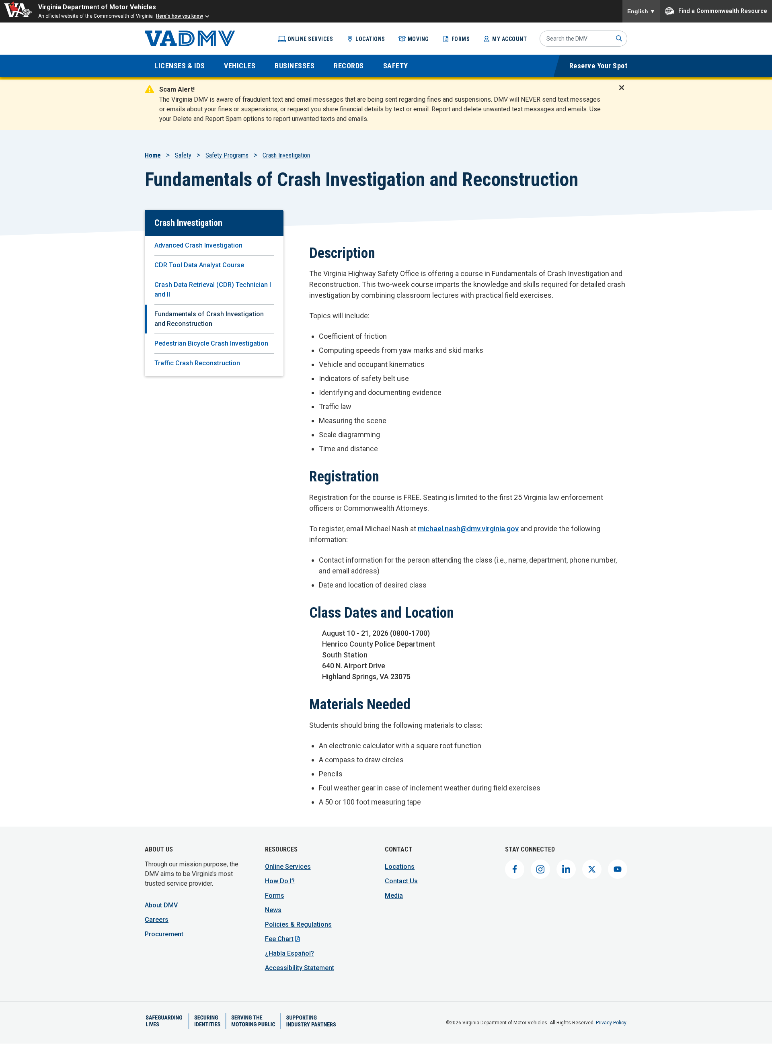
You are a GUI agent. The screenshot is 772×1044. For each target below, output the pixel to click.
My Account (509, 39)
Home (153, 155)
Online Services (310, 39)
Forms (461, 39)
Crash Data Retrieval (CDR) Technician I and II (212, 289)
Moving (418, 39)
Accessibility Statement (299, 968)
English (641, 11)
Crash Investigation (286, 155)
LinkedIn (566, 869)
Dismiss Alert (624, 92)
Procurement (164, 934)
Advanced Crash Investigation (198, 245)
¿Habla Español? (289, 953)
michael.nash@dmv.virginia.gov (468, 528)
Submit (619, 39)
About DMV (161, 905)
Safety (183, 155)
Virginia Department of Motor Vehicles (97, 7)
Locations (370, 39)
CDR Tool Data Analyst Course (199, 265)
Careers (156, 919)
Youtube (617, 869)
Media (394, 895)
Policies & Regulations (298, 924)
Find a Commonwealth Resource (722, 10)
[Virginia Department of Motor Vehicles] (190, 39)
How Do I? (280, 881)
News (273, 910)
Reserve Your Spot (598, 65)
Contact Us (401, 881)
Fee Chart (279, 939)
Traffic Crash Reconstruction (197, 363)
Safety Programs (226, 155)
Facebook (514, 869)
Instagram (540, 869)
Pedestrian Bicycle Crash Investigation (211, 343)
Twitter (592, 869)
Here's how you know (179, 16)
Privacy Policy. (611, 1023)
